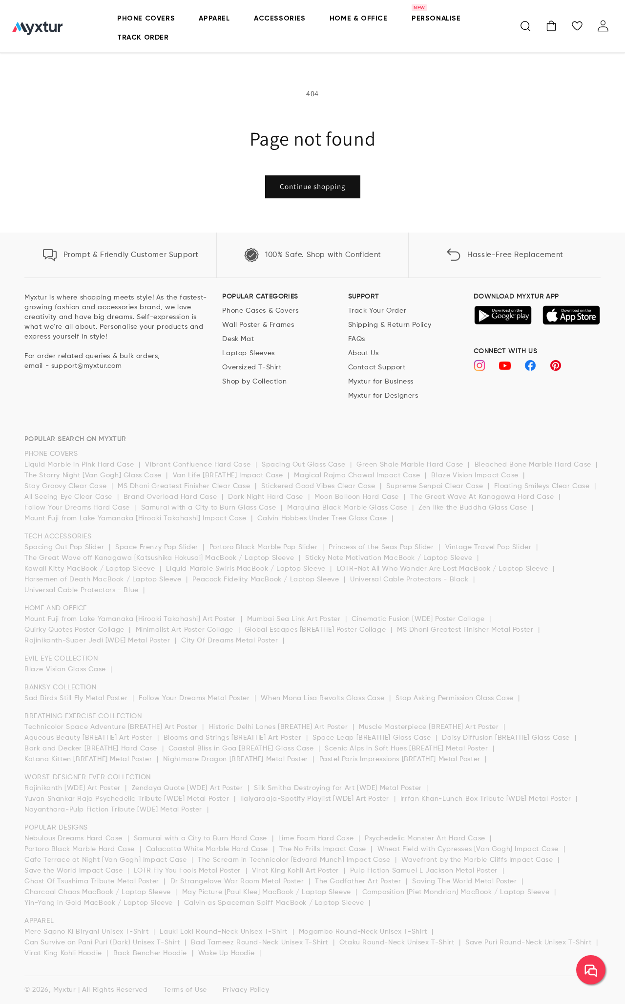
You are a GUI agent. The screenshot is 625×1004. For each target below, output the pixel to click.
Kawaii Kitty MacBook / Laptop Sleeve (90, 568)
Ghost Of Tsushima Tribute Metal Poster (92, 881)
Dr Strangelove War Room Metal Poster (238, 881)
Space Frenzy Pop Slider (157, 547)
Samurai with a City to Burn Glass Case (209, 507)
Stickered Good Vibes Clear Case (319, 486)
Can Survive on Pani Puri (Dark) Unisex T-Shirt (103, 942)
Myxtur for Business (381, 381)
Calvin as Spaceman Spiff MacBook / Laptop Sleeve (275, 902)
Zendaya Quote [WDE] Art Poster (189, 788)
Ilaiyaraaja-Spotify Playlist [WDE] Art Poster (316, 798)
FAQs (356, 339)
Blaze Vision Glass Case (66, 669)
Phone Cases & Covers (260, 310)
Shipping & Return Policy (390, 324)
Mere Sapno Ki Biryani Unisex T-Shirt (87, 931)
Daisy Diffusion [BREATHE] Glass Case (507, 737)
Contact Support (377, 367)
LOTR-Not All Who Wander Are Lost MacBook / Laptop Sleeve (443, 568)
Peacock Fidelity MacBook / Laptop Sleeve (266, 579)
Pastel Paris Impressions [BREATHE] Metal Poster (401, 759)
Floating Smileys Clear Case (543, 486)
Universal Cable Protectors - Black (410, 579)
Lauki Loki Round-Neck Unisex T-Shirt (225, 931)
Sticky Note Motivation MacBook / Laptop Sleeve (390, 558)
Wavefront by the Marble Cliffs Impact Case (478, 859)
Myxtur (64, 989)
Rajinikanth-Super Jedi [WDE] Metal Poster (98, 640)
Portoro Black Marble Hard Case (80, 849)
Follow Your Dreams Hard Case (78, 507)
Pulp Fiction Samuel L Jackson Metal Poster (425, 870)
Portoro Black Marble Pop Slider (264, 547)
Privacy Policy (246, 989)
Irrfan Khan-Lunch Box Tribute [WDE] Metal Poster (486, 798)
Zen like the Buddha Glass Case (473, 507)
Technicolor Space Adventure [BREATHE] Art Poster (112, 727)
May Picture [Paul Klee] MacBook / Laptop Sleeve (268, 892)
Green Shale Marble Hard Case (410, 464)
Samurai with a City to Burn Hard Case (202, 838)
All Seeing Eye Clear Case (69, 496)
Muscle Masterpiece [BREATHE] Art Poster (430, 727)
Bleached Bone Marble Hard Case (534, 464)
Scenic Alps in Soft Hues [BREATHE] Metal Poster (407, 748)
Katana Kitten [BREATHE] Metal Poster (89, 759)
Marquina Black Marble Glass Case (348, 507)
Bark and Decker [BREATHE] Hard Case (92, 748)
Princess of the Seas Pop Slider (382, 547)
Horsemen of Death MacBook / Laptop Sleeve (104, 579)
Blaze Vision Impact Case (476, 475)
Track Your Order (377, 310)
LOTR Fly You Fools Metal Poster (188, 870)
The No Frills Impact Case (324, 849)
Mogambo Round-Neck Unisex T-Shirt (364, 931)
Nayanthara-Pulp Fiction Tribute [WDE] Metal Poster (114, 809)
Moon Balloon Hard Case (357, 496)
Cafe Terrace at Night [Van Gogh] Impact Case (106, 859)
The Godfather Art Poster (359, 881)
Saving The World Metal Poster (465, 881)
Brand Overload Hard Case (171, 496)
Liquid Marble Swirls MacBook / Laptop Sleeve (247, 568)
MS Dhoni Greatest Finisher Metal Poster (466, 629)
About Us (363, 353)
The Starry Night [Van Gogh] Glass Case (94, 475)
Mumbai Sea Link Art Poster (295, 619)
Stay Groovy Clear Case (66, 486)
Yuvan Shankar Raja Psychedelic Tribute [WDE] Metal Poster (127, 798)
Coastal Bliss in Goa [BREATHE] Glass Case (242, 748)
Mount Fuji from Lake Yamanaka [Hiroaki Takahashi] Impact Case (136, 518)
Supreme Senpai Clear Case (435, 486)
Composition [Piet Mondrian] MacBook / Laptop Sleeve (457, 892)
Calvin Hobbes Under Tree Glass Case (323, 518)
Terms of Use (185, 989)
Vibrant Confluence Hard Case (198, 464)
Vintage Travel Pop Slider (489, 547)
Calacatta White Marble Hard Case (208, 849)
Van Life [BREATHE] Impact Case (229, 475)
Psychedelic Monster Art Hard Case (426, 838)
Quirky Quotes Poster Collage (75, 629)
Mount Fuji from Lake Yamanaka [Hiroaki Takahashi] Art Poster (131, 619)
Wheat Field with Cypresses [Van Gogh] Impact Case (469, 849)
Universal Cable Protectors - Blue (82, 590)
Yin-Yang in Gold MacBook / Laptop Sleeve (99, 902)
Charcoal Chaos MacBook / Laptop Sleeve (98, 892)
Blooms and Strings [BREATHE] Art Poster (234, 737)
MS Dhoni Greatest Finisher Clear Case (185, 486)
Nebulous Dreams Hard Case (74, 838)
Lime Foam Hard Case (317, 838)
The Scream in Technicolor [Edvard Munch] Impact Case (295, 859)
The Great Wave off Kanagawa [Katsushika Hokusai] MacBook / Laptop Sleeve (160, 558)
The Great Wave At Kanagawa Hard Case (483, 496)
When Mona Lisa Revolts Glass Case (323, 698)
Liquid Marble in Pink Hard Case (80, 464)
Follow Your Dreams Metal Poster (195, 698)
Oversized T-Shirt (251, 367)
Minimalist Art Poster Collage (186, 629)
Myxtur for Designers (383, 395)
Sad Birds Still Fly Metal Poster (77, 698)
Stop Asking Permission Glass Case (456, 698)
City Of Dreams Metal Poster (230, 640)
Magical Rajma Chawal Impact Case (358, 475)
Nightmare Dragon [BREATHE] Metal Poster (236, 759)
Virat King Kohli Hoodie (64, 953)
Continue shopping (313, 186)
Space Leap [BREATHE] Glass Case (372, 737)
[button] (525, 26)
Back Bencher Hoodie (151, 953)
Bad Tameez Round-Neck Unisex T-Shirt (260, 942)
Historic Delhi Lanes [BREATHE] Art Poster (279, 727)
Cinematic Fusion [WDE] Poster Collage (419, 619)
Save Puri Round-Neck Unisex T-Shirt (529, 942)
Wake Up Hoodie (227, 953)
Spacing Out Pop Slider (65, 547)
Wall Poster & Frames (258, 324)
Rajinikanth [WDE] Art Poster (73, 788)
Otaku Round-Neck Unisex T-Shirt (398, 942)
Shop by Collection (254, 381)
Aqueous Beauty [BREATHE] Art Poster (89, 737)
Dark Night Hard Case (267, 496)
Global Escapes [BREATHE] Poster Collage (316, 629)
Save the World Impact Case (74, 870)
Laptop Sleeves (248, 353)
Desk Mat (238, 339)
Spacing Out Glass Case (305, 464)
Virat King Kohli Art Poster (296, 870)
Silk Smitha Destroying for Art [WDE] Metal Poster (339, 788)
